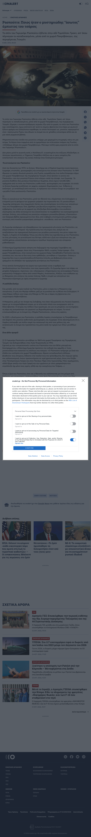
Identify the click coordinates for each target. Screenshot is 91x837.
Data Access (45, 456)
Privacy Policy (58, 456)
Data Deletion (33, 456)
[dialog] (45, 418)
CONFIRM (29, 448)
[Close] (84, 381)
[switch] (73, 416)
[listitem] (45, 411)
